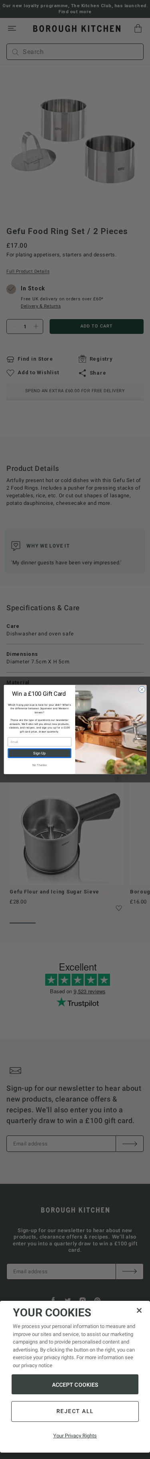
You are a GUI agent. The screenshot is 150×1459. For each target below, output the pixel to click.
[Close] (139, 1310)
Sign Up (39, 753)
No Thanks (39, 765)
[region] (75, 1377)
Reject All (75, 1411)
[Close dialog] (141, 689)
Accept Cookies (75, 1385)
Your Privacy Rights (75, 1436)
